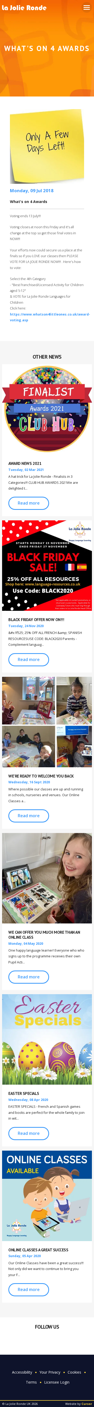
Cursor (86, 1404)
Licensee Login (56, 1382)
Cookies (74, 1372)
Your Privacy (49, 1372)
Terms (31, 1382)
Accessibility (22, 1372)
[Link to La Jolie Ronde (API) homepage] (26, 8)
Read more (29, 503)
